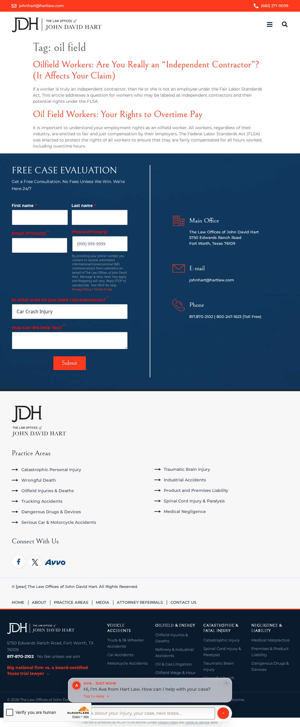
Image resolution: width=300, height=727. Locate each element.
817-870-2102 (20, 656)
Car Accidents (120, 654)
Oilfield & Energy (175, 625)
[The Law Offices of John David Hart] (40, 628)
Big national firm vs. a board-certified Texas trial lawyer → (47, 670)
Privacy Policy (81, 289)
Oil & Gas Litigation (173, 664)
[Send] (223, 713)
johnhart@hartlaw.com (211, 280)
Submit (69, 363)
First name (24, 205)
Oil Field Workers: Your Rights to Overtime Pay (117, 114)
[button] (269, 24)
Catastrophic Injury (221, 640)
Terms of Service (197, 722)
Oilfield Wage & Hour (175, 672)
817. (192, 316)
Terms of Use (103, 289)
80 (219, 316)
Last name (83, 205)
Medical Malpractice (270, 640)
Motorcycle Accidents (127, 663)
